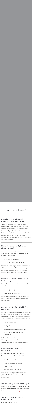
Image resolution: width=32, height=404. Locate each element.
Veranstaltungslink (17, 391)
